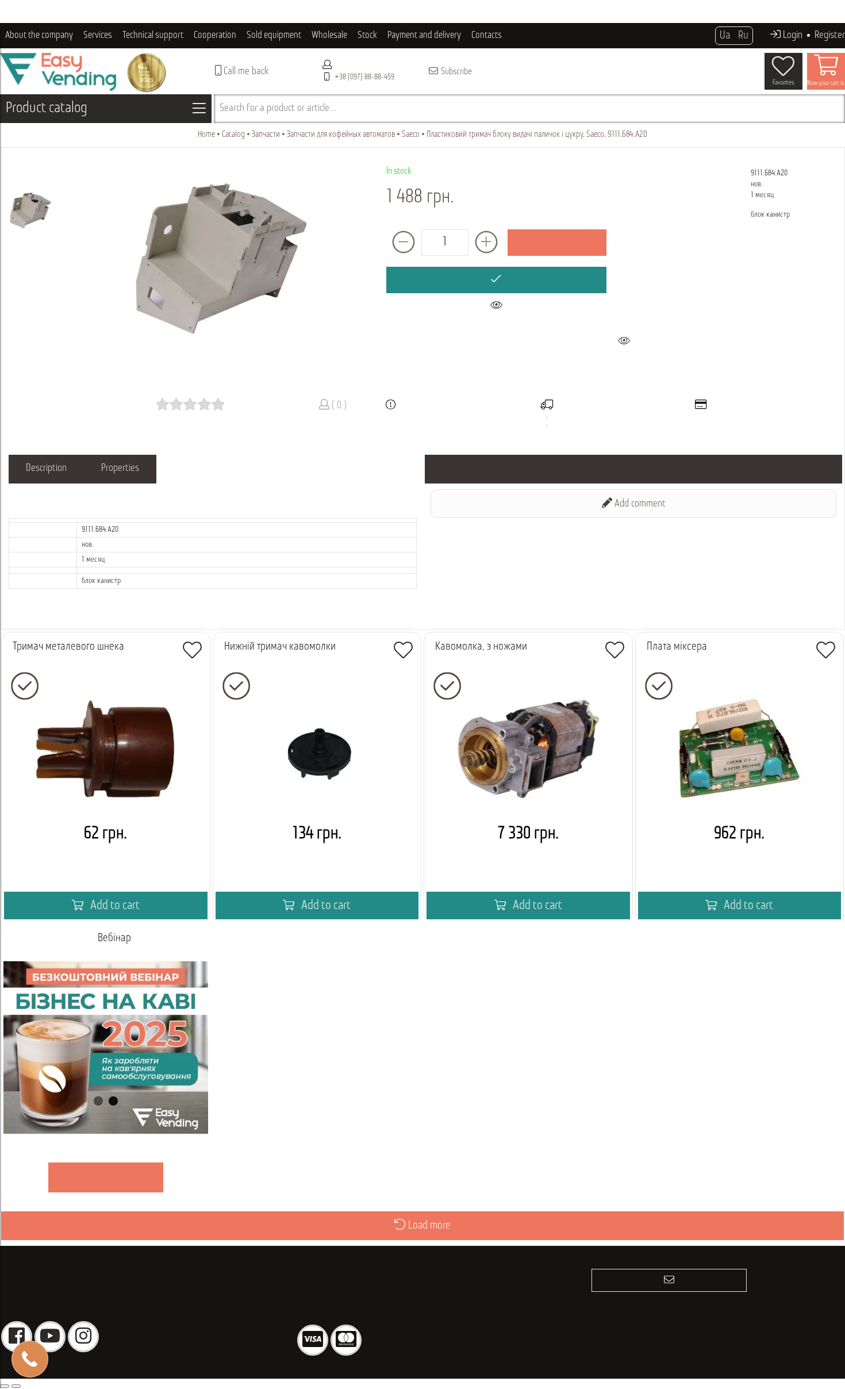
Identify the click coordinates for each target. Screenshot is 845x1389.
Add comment (639, 504)
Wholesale (329, 35)
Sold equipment (274, 35)
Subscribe (455, 71)
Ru (743, 35)
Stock (367, 35)
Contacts (486, 35)
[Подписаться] (669, 1280)
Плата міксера (677, 647)
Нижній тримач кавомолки (280, 647)
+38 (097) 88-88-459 (364, 77)
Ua (725, 35)
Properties (120, 468)
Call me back (244, 72)
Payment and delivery (424, 35)
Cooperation (215, 35)
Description (46, 468)
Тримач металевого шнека (68, 647)
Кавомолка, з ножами (481, 647)
